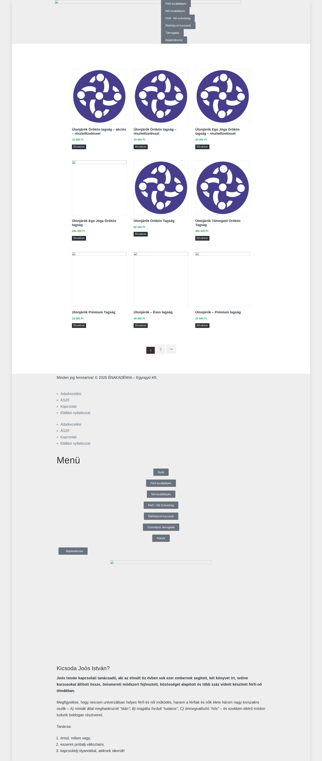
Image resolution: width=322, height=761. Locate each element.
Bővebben (79, 146)
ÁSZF (65, 400)
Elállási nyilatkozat (75, 413)
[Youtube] (82, 384)
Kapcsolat (68, 406)
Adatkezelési (70, 394)
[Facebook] (61, 384)
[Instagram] (71, 384)
